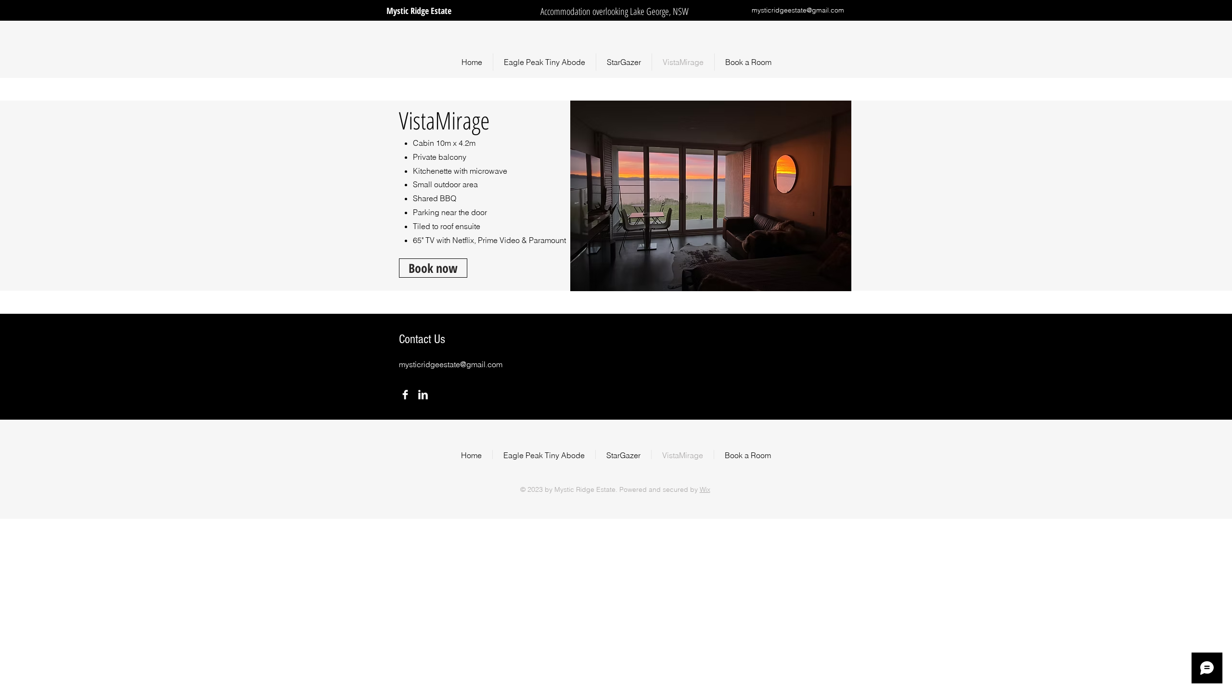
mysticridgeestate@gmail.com (798, 10)
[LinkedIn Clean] (423, 394)
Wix (705, 489)
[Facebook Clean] (405, 394)
